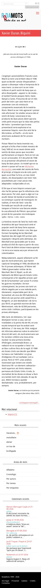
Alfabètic (10, 469)
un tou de (10, 446)
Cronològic (11, 474)
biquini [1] (12, 414)
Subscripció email (32, 7)
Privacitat (15, 581)
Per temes (11, 483)
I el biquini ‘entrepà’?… (29, 402)
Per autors (11, 478)
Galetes (24, 581)
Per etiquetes (12, 487)
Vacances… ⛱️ (12, 433)
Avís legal (5, 581)
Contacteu (6, 583)
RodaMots (6, 577)
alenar (9, 442)
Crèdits (32, 581)
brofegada (11, 451)
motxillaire (11, 437)
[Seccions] (37, 12)
